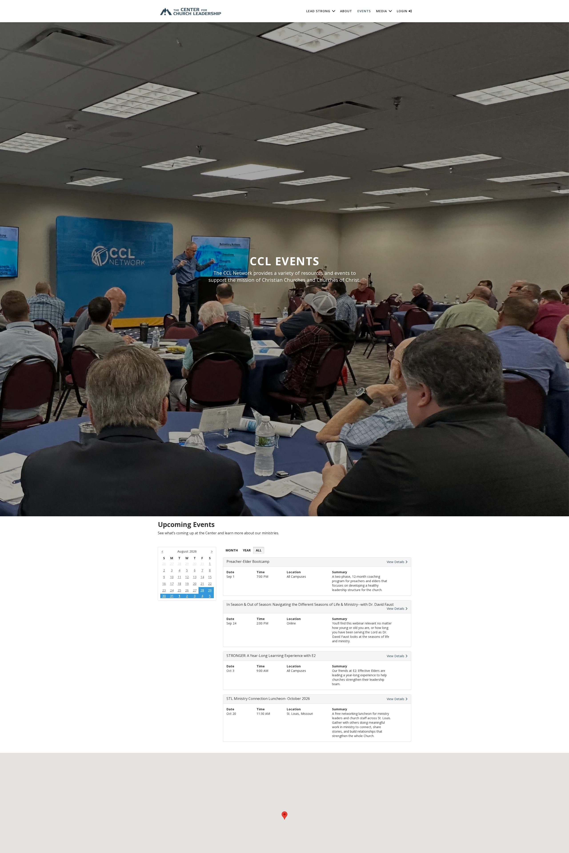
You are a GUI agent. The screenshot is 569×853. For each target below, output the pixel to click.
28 (179, 563)
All (259, 550)
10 (172, 577)
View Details (396, 562)
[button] (284, 815)
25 (179, 590)
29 (187, 563)
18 (179, 583)
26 (164, 563)
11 (179, 577)
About (346, 11)
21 (202, 583)
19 (187, 583)
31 (202, 563)
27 (172, 563)
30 (194, 563)
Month (232, 550)
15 (210, 577)
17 (172, 583)
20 (194, 583)
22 (210, 583)
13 (194, 577)
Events (364, 11)
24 (172, 590)
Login (403, 11)
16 (164, 583)
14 (202, 577)
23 (164, 590)
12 (187, 577)
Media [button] (381, 11)
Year (247, 550)
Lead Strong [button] (318, 11)
